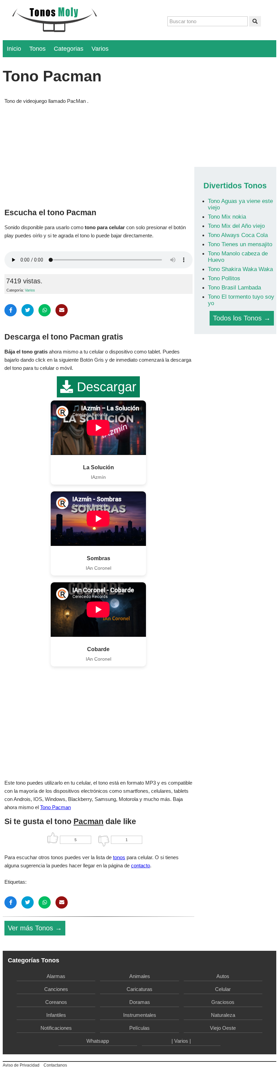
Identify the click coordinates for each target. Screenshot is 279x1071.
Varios (100, 48)
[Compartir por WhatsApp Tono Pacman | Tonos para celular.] (44, 310)
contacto (140, 865)
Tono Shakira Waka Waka (240, 269)
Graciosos (222, 1002)
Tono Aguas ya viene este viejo (240, 204)
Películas (139, 1028)
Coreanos (56, 1002)
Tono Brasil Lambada (234, 287)
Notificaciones (56, 1028)
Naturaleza (223, 1015)
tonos (119, 857)
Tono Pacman (55, 807)
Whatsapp (97, 1041)
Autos (222, 976)
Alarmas (56, 976)
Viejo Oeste (223, 1028)
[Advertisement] (98, 154)
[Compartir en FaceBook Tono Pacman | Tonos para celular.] (10, 310)
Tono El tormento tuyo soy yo (241, 300)
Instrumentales (139, 1015)
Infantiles (56, 1015)
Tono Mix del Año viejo (236, 226)
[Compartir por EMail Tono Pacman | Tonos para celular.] (61, 310)
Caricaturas (139, 989)
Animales (139, 976)
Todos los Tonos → (241, 318)
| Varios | (181, 1041)
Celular (223, 989)
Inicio (14, 48)
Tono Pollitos (224, 278)
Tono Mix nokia (227, 217)
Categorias (68, 48)
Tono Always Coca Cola (238, 235)
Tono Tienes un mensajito (240, 244)
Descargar (104, 387)
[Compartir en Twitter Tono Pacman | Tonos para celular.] (27, 310)
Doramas (139, 1002)
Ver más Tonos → (35, 928)
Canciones (56, 989)
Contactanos (55, 1065)
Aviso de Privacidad (21, 1065)
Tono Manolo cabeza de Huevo (238, 256)
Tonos (37, 48)
